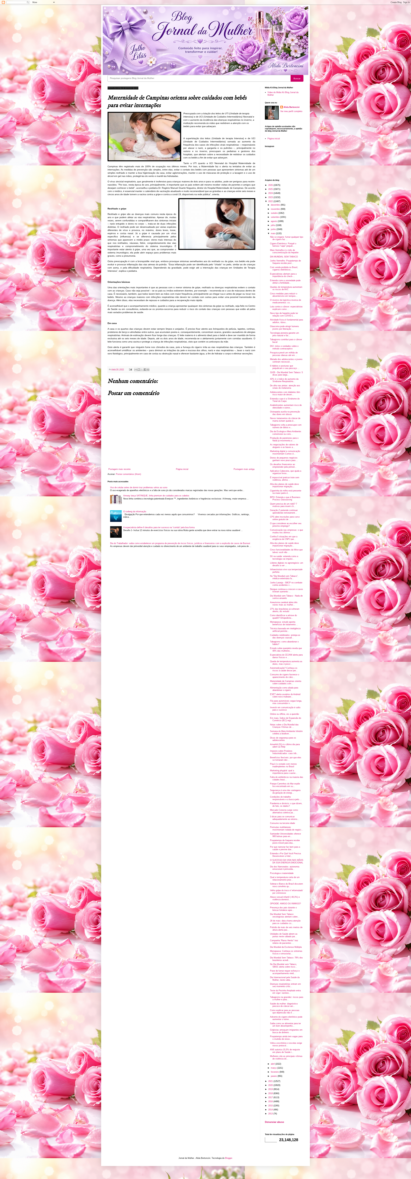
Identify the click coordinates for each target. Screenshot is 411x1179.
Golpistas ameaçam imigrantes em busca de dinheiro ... (286, 1031)
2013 (270, 1113)
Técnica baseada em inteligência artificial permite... (285, 629)
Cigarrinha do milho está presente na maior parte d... (285, 491)
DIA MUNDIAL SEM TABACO (284, 256)
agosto (274, 221)
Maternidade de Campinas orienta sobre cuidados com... (285, 682)
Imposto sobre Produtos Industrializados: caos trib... (284, 752)
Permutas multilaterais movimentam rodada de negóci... (286, 828)
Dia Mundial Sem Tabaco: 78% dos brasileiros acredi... (286, 958)
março (274, 1068)
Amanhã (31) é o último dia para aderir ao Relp (285, 745)
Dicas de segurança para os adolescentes (283, 739)
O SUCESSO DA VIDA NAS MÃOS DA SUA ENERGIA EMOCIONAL (286, 861)
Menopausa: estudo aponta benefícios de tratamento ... (284, 623)
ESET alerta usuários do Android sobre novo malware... (285, 695)
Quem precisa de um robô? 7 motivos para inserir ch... (283, 505)
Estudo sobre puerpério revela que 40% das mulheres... (286, 649)
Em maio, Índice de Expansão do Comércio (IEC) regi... (285, 719)
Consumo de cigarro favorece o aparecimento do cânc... (284, 675)
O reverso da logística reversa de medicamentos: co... (285, 301)
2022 (270, 201)
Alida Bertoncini (292, 107)
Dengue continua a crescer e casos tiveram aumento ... (286, 590)
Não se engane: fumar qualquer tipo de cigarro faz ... (286, 238)
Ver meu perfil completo (291, 111)
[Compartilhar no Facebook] (145, 369)
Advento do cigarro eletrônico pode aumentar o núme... (286, 1018)
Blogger (228, 1158)
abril (273, 1064)
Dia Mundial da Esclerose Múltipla (286, 947)
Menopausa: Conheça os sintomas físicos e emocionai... (286, 952)
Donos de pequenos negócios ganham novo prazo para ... (284, 459)
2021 (270, 1081)
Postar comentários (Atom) (128, 474)
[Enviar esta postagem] (130, 369)
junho (273, 229)
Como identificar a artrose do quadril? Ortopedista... (283, 616)
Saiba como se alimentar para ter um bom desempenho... (285, 1024)
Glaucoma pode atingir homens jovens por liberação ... (284, 327)
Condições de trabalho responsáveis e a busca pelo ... (286, 798)
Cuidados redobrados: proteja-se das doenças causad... (285, 636)
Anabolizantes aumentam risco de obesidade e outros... (286, 406)
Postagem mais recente (119, 469)
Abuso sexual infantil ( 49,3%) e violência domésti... (285, 898)
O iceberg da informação (134, 511)
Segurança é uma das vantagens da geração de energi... (285, 791)
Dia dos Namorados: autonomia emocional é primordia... (284, 867)
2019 (270, 1089)
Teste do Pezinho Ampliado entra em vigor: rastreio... (285, 991)
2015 (270, 1105)
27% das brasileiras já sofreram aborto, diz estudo (284, 610)
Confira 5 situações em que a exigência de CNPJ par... (283, 537)
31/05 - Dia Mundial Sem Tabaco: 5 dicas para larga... (286, 373)
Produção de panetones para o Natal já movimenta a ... (284, 439)
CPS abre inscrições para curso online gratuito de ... (285, 518)
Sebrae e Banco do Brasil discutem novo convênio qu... (286, 885)
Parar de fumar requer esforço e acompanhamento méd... (285, 972)
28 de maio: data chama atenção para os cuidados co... (285, 922)
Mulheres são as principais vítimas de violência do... (286, 1057)
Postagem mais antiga (244, 469)
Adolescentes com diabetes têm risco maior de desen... (285, 393)
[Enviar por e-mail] (135, 369)
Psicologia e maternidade (281, 873)
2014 (270, 1109)
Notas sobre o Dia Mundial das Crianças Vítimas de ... (284, 725)
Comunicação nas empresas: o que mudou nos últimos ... (286, 531)
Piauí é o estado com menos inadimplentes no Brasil (283, 765)
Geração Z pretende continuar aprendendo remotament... (284, 511)
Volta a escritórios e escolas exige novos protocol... (286, 1044)
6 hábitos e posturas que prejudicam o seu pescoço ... (284, 367)
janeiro (274, 1076)
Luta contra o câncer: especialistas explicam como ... (286, 307)
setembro (275, 217)
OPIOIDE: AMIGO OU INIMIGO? (285, 903)
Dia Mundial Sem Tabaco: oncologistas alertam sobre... (284, 915)
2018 (270, 1093)
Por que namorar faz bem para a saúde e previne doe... (285, 848)
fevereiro (275, 1072)
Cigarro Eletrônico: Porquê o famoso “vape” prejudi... (283, 244)
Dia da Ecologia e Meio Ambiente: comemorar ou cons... (286, 432)
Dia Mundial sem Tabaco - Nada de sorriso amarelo (286, 597)
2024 (270, 193)
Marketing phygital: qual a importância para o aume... (283, 771)
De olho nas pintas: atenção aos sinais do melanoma (285, 386)
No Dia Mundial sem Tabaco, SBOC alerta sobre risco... (283, 965)
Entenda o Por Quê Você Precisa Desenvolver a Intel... (285, 854)
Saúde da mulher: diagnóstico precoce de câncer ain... (284, 1004)
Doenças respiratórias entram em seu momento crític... (285, 985)
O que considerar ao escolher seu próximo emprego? (285, 524)
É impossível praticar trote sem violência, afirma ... (284, 478)
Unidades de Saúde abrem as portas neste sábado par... (283, 935)
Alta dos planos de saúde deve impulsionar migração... (284, 485)
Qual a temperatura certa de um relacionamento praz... (285, 878)
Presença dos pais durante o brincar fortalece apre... (283, 908)
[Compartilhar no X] (142, 369)
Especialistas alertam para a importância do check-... (283, 275)
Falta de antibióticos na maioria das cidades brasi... (286, 778)
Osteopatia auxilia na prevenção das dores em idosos (285, 412)
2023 (270, 197)
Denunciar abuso (274, 1122)
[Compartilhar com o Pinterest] (148, 369)
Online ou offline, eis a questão (284, 714)
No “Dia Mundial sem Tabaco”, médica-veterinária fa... (284, 577)
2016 (270, 1101)
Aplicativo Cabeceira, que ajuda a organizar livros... (285, 472)
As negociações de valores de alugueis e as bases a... (284, 445)
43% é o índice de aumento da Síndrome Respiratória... (284, 380)
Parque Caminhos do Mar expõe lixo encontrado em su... (285, 784)
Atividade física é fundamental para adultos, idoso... (286, 321)
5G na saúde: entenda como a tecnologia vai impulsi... (284, 557)
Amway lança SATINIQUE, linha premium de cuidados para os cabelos (156, 495)
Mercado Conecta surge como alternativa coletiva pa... (284, 811)
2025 (270, 189)
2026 (270, 185)
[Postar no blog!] (138, 369)
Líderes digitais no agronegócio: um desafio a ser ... (286, 564)
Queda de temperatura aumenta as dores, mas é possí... (286, 662)
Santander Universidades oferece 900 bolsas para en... (285, 835)
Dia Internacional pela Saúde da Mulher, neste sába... (285, 978)
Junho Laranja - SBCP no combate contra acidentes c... (286, 583)
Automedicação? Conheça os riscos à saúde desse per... (284, 669)
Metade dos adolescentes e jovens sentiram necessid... (286, 360)
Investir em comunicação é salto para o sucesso (285, 708)
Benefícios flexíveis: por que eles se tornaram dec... (285, 758)
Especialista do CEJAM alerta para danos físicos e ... (286, 656)
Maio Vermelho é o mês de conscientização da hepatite (284, 251)
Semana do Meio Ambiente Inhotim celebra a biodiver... (286, 732)
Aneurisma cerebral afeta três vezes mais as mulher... (283, 603)
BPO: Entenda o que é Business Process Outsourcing (285, 498)
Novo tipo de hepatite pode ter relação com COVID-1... (284, 314)
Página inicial (182, 469)
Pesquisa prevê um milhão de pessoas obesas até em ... (284, 353)
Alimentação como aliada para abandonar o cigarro (284, 689)
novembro (276, 209)
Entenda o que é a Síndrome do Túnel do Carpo (285, 399)
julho (273, 225)
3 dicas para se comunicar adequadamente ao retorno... (284, 817)
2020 (270, 1085)
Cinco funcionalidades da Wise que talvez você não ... (286, 550)
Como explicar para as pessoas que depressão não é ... (284, 1011)
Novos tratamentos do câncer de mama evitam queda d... (285, 419)
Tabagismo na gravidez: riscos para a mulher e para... (286, 998)
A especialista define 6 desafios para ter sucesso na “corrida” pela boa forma (159, 527)
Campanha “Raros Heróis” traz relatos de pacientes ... (284, 941)
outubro (274, 213)
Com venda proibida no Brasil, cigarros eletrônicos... (284, 268)
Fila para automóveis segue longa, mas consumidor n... (286, 702)
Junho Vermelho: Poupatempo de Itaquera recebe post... (285, 261)
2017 (270, 1097)
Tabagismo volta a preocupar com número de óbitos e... (286, 426)
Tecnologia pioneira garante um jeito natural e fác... (284, 334)
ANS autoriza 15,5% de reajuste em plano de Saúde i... (285, 1050)
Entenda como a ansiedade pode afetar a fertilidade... (285, 281)
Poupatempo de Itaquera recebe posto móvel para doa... (285, 841)
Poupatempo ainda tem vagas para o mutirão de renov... (286, 1037)
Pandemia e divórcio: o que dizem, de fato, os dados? (286, 804)
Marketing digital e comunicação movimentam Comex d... (285, 452)
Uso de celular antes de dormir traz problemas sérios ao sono (138, 487)
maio (273, 233)
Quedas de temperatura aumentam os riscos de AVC (286, 288)
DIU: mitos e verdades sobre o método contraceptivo (284, 347)
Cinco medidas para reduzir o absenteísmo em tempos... (283, 294)
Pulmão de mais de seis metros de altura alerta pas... (286, 928)
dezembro (276, 205)
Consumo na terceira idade (282, 823)
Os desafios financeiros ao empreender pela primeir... (283, 465)
